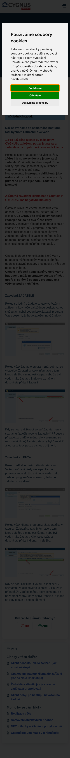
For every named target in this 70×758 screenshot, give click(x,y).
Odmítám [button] (35, 95)
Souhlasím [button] (35, 88)
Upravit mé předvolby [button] (35, 102)
